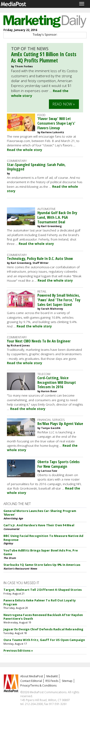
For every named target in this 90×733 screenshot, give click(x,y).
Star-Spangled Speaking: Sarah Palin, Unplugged (36, 167)
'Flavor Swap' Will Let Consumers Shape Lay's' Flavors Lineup (56, 123)
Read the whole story (24, 150)
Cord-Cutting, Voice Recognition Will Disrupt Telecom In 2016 (56, 382)
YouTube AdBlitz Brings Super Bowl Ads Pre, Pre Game (40, 552)
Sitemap (67, 681)
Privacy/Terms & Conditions (38, 685)
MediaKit (52, 676)
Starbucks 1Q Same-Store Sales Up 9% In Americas (41, 565)
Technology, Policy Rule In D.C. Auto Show (40, 258)
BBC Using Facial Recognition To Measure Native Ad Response (43, 538)
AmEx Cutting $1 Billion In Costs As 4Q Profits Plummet (43, 57)
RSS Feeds (51, 681)
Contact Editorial (31, 681)
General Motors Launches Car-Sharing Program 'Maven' (39, 513)
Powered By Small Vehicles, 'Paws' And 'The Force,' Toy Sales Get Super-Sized (58, 300)
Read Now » (63, 104)
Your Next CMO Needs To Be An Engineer (39, 341)
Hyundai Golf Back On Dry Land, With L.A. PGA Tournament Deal (57, 217)
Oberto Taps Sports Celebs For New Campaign (58, 464)
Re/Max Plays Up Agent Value (60, 423)
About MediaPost (31, 676)
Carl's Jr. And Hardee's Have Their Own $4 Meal (38, 525)
